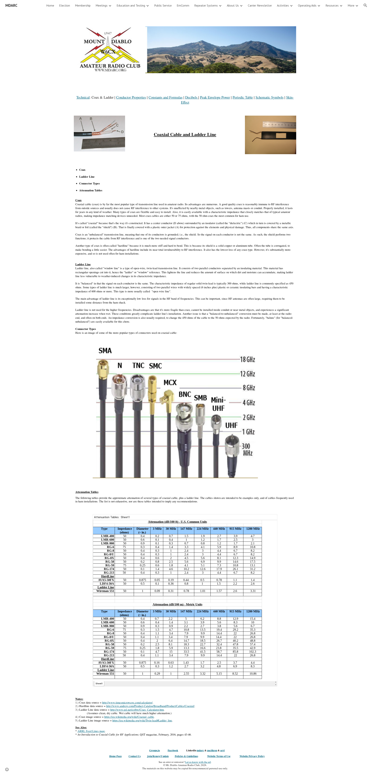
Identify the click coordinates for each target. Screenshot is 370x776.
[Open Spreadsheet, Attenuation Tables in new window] (270, 519)
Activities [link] (283, 5)
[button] (365, 5)
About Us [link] (233, 5)
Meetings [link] (102, 5)
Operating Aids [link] (307, 5)
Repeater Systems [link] (206, 5)
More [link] (351, 5)
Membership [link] (83, 5)
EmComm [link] (183, 5)
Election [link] (64, 5)
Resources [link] (332, 5)
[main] (185, 99)
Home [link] (50, 5)
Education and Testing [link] (131, 5)
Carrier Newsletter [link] (260, 5)
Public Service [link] (163, 5)
